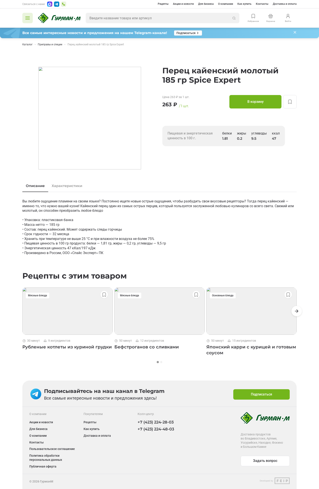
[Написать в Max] (49, 4)
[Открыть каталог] (27, 18)
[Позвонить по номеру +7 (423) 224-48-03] (63, 4)
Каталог (27, 44)
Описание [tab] (35, 186)
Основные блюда (222, 295)
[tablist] (159, 186)
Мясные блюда (37, 295)
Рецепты (163, 3)
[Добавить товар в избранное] (290, 101)
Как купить (244, 3)
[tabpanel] (159, 227)
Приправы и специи (50, 44)
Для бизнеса (206, 3)
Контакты (262, 3)
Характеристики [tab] (67, 186)
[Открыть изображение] (89, 118)
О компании (225, 3)
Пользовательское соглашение (52, 449)
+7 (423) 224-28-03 (156, 422)
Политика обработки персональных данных (45, 457)
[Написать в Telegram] (56, 4)
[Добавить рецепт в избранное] (104, 294)
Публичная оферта (42, 466)
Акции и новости (183, 3)
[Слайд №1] (158, 362)
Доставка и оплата (285, 3)
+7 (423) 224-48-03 (156, 429)
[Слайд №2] (161, 362)
